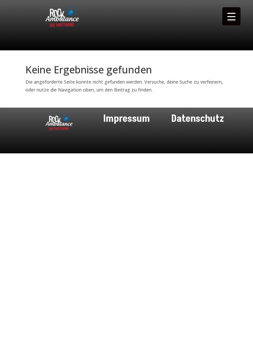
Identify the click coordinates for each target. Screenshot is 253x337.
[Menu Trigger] (231, 16)
